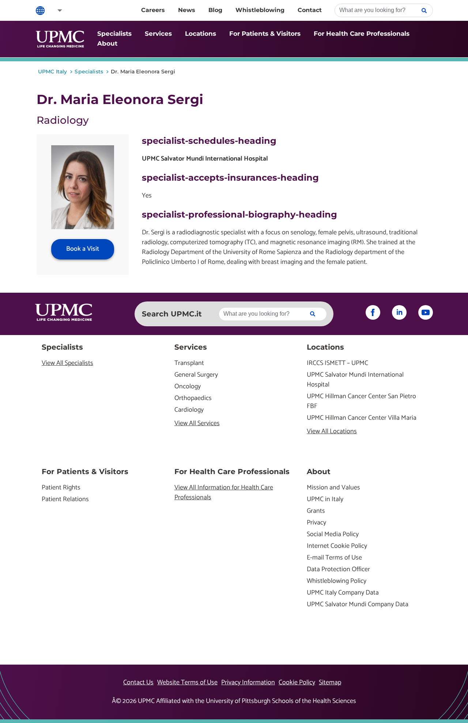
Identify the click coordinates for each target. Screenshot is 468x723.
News (186, 10)
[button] (55, 10)
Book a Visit (82, 248)
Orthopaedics (193, 398)
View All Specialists (67, 363)
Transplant (189, 363)
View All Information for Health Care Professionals (223, 493)
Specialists (114, 33)
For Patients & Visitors (265, 33)
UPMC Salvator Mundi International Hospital (355, 380)
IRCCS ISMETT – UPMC (337, 363)
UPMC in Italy (325, 499)
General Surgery (196, 375)
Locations (200, 33)
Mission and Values (333, 488)
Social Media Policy (333, 534)
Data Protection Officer (338, 569)
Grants (316, 511)
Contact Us (138, 682)
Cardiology (189, 410)
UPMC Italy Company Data (343, 593)
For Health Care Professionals (362, 33)
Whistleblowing (259, 10)
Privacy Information (248, 682)
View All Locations (332, 432)
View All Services (197, 423)
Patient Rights (61, 488)
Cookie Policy (297, 682)
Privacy (316, 523)
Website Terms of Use (187, 682)
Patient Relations (65, 499)
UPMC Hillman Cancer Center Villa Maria (361, 418)
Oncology (187, 387)
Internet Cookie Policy (337, 546)
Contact (310, 10)
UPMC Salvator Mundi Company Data (357, 604)
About (107, 43)
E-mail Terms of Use (334, 558)
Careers (153, 10)
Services (158, 33)
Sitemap (330, 682)
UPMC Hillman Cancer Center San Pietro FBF (361, 401)
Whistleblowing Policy (336, 581)
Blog (215, 10)
